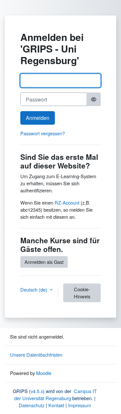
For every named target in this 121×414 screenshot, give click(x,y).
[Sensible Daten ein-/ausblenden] (93, 99)
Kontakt (56, 405)
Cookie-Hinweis (82, 293)
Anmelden (37, 117)
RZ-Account (67, 202)
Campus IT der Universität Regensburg (55, 394)
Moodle (43, 373)
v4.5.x (37, 391)
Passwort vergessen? (42, 133)
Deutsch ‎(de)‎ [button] (34, 289)
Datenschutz (32, 405)
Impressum (79, 405)
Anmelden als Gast (44, 261)
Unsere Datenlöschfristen (36, 354)
